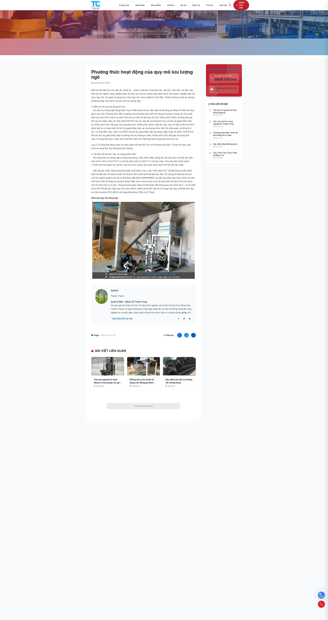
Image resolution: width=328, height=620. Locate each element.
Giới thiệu (140, 5)
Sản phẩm (156, 5)
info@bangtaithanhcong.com (225, 89)
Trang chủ (124, 5)
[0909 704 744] (321, 604)
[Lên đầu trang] (322, 614)
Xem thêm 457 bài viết (122, 318)
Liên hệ (223, 5)
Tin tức (209, 5)
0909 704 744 (225, 79)
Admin (114, 290)
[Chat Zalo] (321, 595)
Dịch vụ (196, 5)
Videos (170, 5)
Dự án (183, 5)
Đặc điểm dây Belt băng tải (225, 144)
